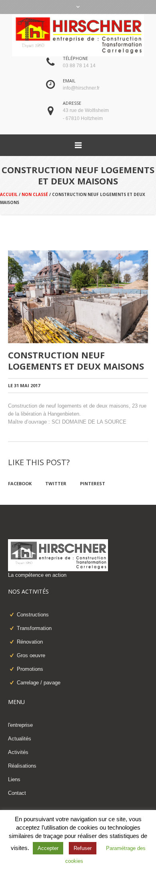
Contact (17, 793)
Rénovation (30, 642)
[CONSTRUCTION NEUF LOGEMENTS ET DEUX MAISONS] (78, 297)
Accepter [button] (48, 848)
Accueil (9, 194)
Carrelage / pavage (38, 683)
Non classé (35, 194)
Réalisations (22, 766)
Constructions (33, 615)
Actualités (19, 739)
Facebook (20, 483)
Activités (18, 752)
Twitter (55, 483)
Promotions (30, 669)
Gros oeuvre (31, 655)
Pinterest (92, 483)
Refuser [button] (83, 848)
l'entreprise (20, 725)
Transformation (34, 628)
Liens (14, 779)
